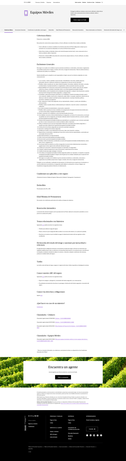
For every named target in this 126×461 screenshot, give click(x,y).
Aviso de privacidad (63, 446)
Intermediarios (91, 416)
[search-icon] (102, 2)
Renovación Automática (77, 30)
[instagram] (98, 435)
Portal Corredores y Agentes (92, 420)
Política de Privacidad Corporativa (35, 446)
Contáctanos (98, 2)
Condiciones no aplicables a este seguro (37, 30)
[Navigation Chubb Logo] (27, 2)
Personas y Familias (56, 416)
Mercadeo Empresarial (73, 433)
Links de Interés (53, 437)
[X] (87, 435)
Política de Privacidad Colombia (50, 446)
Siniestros (84, 2)
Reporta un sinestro (32, 423)
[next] (124, 30)
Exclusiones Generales (20, 30)
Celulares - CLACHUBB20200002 (63, 318)
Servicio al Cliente (56, 427)
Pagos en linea (53, 420)
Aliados (69, 438)
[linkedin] (91, 435)
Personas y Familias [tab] (40, 2)
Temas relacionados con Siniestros (94, 30)
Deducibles (51, 30)
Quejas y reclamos (54, 431)
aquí (43, 225)
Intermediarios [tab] (56, 2)
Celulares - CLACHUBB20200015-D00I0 (64, 322)
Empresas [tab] (49, 2)
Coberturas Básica (8, 30)
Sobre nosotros (78, 2)
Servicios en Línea (90, 2)
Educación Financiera (90, 446)
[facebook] (101, 435)
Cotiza (51, 422)
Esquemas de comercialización (74, 428)
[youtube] (94, 435)
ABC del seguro (53, 434)
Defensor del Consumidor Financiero (76, 446)
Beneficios (70, 436)
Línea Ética (30, 448)
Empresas (71, 416)
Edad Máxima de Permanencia (63, 30)
